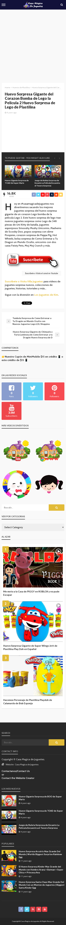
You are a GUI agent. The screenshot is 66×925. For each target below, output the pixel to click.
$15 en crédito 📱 (51, 356)
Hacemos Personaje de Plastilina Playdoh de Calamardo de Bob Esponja (27, 702)
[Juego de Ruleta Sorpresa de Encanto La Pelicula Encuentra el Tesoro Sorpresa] (18, 171)
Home (7, 87)
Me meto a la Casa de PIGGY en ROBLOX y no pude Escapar (31, 593)
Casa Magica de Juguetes (27, 764)
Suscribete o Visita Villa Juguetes (24, 281)
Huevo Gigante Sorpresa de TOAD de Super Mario (41, 812)
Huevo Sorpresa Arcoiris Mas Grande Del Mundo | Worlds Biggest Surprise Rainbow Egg (40, 854)
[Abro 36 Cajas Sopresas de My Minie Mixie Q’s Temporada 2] (48, 171)
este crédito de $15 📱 (15, 360)
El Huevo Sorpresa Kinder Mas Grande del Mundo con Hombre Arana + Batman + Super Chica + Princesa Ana (41, 869)
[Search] (61, 5)
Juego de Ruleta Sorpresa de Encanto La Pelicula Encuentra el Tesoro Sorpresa (17, 183)
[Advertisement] (33, 43)
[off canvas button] (3, 5)
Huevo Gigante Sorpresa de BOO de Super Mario (40, 798)
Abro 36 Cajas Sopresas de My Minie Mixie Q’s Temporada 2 (48, 181)
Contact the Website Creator (18, 778)
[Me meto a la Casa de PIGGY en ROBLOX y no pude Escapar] (33, 567)
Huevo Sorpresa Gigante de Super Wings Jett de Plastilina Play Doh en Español (30, 647)
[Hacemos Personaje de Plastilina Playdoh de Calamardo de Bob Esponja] (33, 676)
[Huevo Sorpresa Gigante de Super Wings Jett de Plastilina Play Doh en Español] (33, 621)
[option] (18, 176)
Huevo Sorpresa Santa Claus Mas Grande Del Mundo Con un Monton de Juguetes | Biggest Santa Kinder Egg (41, 885)
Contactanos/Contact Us (16, 771)
